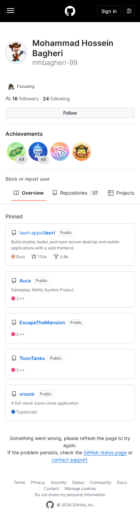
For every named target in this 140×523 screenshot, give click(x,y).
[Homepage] (70, 10)
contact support (69, 459)
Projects (125, 193)
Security (59, 482)
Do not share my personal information (70, 494)
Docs (122, 482)
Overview (33, 193)
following (56, 98)
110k (42, 256)
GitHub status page (105, 452)
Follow (70, 113)
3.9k (63, 256)
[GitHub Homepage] (50, 505)
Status (78, 482)
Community (100, 482)
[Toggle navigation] (10, 10)
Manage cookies (80, 488)
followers (26, 98)
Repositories (79, 193)
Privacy (38, 482)
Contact (51, 488)
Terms (19, 482)
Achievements (24, 133)
